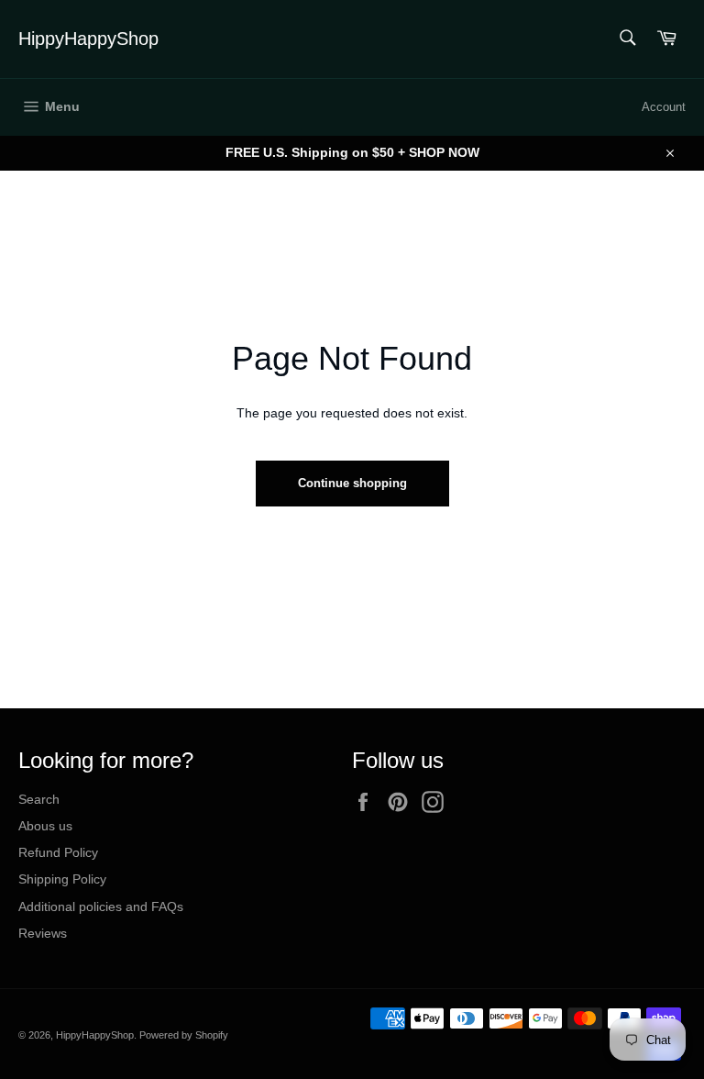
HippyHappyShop (88, 38)
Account (664, 107)
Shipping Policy (62, 879)
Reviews (42, 933)
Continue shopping (352, 483)
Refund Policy (58, 852)
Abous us (45, 825)
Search (39, 799)
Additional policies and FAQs (100, 906)
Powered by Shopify (183, 1034)
